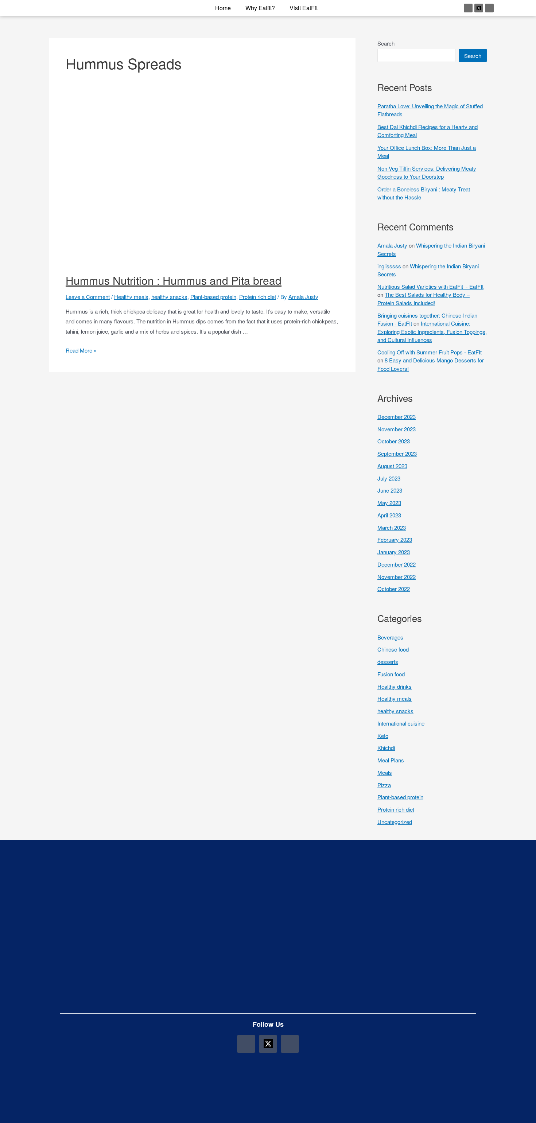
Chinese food (393, 649)
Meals (384, 772)
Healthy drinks (394, 686)
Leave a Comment (88, 296)
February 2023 (394, 539)
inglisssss (389, 266)
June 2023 (389, 490)
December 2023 (396, 416)
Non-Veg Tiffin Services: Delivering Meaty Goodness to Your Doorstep (426, 172)
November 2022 (396, 576)
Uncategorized (394, 821)
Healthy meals (131, 296)
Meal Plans (390, 760)
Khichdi (386, 747)
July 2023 (388, 478)
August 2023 (392, 466)
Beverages (390, 637)
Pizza (384, 785)
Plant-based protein (213, 296)
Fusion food (391, 674)
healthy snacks (169, 296)
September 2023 (397, 453)
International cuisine (400, 723)
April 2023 (389, 515)
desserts (387, 661)
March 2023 (391, 527)
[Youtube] (489, 8)
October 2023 (393, 441)
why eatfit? (260, 8)
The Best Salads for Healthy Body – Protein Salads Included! (423, 299)
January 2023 (393, 552)
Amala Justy (392, 245)
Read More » (81, 350)
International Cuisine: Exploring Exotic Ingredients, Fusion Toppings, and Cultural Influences (432, 331)
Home (223, 8)
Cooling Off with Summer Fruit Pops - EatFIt (429, 352)
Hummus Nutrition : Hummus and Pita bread (173, 280)
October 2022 (393, 588)
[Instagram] (468, 8)
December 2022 (396, 564)
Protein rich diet (257, 296)
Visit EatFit (304, 8)
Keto (382, 735)
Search (386, 43)
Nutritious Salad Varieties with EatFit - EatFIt (430, 286)
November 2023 (396, 429)
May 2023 (389, 502)
